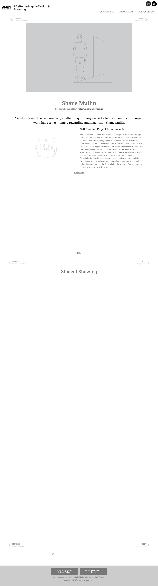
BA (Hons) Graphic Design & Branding (32, 8)
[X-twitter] (154, 3)
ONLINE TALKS (126, 11)
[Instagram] (148, 3)
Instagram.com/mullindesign (90, 109)
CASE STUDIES (107, 11)
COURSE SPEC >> (146, 11)
